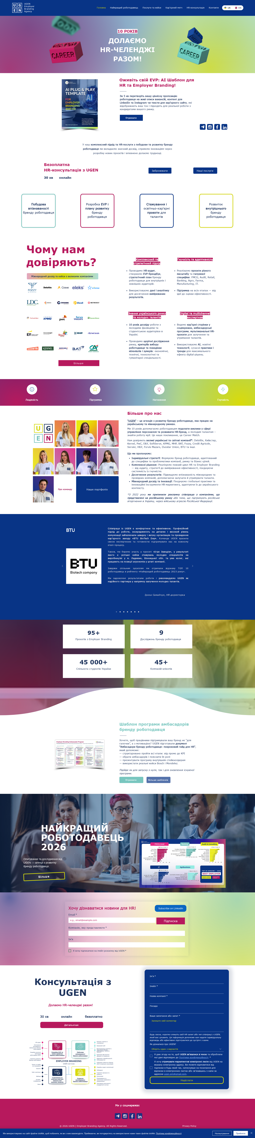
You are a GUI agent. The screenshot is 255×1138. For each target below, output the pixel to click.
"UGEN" (131, 420)
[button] (173, 7)
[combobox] (187, 1049)
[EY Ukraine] (123, 611)
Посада (153, 1006)
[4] (224, 127)
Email (72, 914)
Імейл (154, 986)
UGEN (27, 4)
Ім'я (70, 939)
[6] (217, 127)
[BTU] (116, 611)
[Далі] (193, 566)
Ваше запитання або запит (165, 1016)
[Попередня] (62, 566)
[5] (210, 127)
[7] (203, 127)
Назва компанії (159, 996)
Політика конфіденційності (169, 1133)
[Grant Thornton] (138, 611)
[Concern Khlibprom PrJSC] (134, 611)
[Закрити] (251, 1133)
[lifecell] (127, 611)
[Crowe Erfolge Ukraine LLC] (131, 611)
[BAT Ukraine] (120, 611)
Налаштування (222, 1133)
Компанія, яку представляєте (87, 927)
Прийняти (240, 1133)
